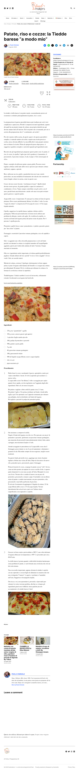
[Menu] (74, 8)
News (42, 18)
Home (7, 18)
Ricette (37, 18)
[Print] (42, 92)
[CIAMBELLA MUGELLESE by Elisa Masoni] (27, 641)
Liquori (36, 21)
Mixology (42, 21)
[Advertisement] (64, 190)
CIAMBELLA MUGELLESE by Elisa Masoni (25, 648)
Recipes (9, 23)
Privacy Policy (71, 767)
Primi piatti (14, 23)
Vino (66, 18)
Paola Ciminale (14, 45)
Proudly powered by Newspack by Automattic (47, 767)
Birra (70, 18)
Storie (21, 18)
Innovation (29, 18)
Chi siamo (14, 18)
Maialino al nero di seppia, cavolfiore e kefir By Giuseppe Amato (42, 649)
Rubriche (50, 18)
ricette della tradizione (37, 83)
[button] (48, 92)
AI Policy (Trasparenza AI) (11, 759)
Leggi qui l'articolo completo (13, 283)
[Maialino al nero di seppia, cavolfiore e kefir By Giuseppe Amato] (43, 641)
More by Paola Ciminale (18, 684)
